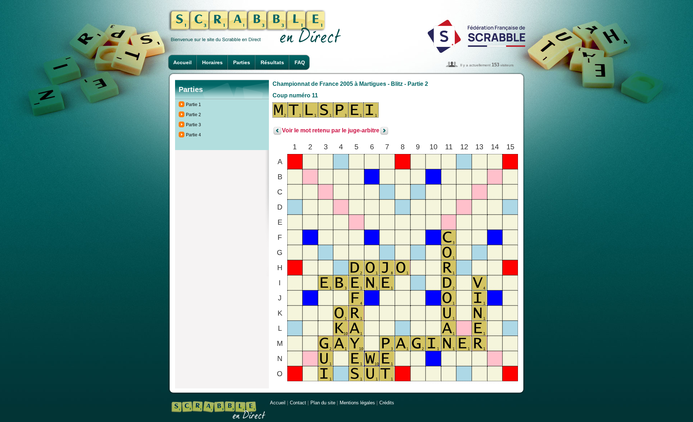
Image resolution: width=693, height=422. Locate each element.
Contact (298, 402)
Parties (241, 62)
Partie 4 (193, 134)
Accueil (182, 62)
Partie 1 (193, 104)
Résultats (272, 62)
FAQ (300, 62)
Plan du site (322, 402)
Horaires (212, 62)
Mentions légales (357, 402)
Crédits (386, 402)
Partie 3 (193, 124)
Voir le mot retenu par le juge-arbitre (330, 131)
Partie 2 (193, 114)
